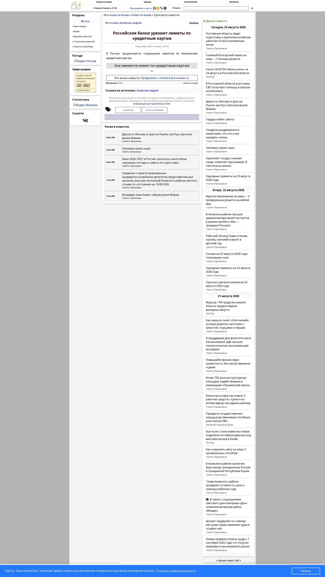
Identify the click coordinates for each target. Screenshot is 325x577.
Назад (86, 21)
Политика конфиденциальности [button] (176, 570)
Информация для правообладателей (151, 103)
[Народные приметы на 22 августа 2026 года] (228, 271)
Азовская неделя (190, 83)
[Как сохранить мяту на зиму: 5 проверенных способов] (228, 453)
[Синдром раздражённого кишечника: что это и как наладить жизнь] (228, 135)
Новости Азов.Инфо (82, 46)
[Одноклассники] (158, 8)
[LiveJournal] (161, 8)
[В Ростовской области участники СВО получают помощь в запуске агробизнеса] (228, 89)
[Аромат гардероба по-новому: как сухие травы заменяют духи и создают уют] (228, 526)
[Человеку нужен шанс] (228, 150)
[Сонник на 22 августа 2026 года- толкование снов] (228, 257)
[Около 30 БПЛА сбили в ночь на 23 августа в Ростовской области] (228, 73)
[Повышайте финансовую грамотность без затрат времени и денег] (228, 365)
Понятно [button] (306, 571)
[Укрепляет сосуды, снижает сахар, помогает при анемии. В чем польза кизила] (228, 163)
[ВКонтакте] (154, 8)
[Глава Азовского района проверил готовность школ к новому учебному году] (228, 487)
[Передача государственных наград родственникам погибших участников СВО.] (228, 419)
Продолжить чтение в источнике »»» (165, 78)
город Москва (128, 110)
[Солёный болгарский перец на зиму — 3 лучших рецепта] (228, 59)
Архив (75, 31)
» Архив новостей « (228, 560)
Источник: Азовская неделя (123, 23)
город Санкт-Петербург (155, 110)
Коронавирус (79, 26)
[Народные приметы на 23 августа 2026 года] (228, 180)
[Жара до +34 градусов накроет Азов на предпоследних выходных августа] (228, 307)
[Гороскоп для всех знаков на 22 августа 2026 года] (228, 286)
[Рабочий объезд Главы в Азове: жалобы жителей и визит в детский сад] (228, 241)
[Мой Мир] (165, 8)
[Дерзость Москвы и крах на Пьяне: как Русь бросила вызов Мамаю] (228, 107)
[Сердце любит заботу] (228, 121)
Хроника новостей (82, 36)
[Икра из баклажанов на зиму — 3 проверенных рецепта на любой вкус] (228, 201)
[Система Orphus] (85, 91)
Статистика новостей (83, 41)
